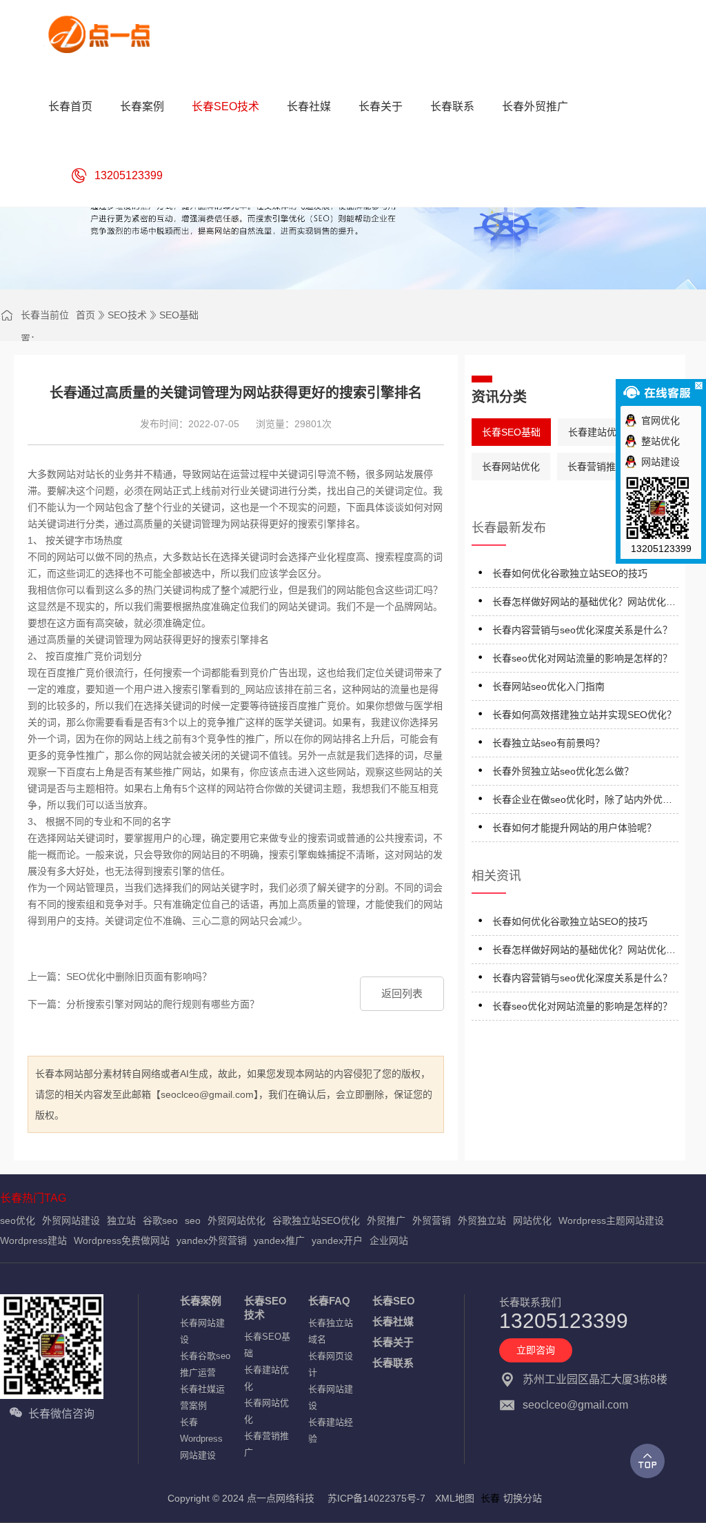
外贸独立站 (482, 1220)
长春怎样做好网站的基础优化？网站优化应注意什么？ (584, 604)
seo (193, 1220)
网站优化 (532, 1220)
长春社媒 (393, 1321)
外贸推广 (386, 1220)
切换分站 (522, 1498)
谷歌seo (160, 1220)
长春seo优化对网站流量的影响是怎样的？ (582, 658)
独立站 (121, 1220)
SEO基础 (179, 314)
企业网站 (389, 1240)
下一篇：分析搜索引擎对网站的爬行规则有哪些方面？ (143, 1004)
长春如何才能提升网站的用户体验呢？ (574, 827)
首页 (85, 314)
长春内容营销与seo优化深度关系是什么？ (582, 629)
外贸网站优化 (236, 1220)
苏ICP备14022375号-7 (376, 1498)
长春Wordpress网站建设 (201, 1438)
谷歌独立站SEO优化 (316, 1220)
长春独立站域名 (330, 1331)
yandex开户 (337, 1240)
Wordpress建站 (33, 1240)
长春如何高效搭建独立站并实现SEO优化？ (584, 714)
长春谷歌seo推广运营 (205, 1364)
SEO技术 (127, 314)
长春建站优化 (597, 432)
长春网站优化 (511, 466)
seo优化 (17, 1220)
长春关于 (393, 1342)
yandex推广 (279, 1240)
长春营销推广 (596, 466)
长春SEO (393, 1301)
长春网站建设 (202, 1331)
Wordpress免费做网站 (122, 1240)
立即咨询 (535, 1350)
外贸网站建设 (71, 1220)
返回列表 (402, 993)
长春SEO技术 (265, 1307)
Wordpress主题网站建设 (611, 1220)
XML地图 (454, 1498)
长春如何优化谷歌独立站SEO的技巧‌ (569, 573)
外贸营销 (431, 1220)
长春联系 (393, 1363)
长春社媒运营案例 (202, 1397)
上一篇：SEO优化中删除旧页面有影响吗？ (120, 976)
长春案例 (200, 1301)
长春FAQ (329, 1301)
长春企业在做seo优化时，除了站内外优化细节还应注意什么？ (582, 802)
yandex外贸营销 (211, 1240)
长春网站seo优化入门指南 (548, 686)
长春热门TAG (33, 1198)
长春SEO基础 (511, 432)
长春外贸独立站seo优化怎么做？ (563, 771)
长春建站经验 (330, 1430)
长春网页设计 (330, 1364)
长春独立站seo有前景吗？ (548, 742)
